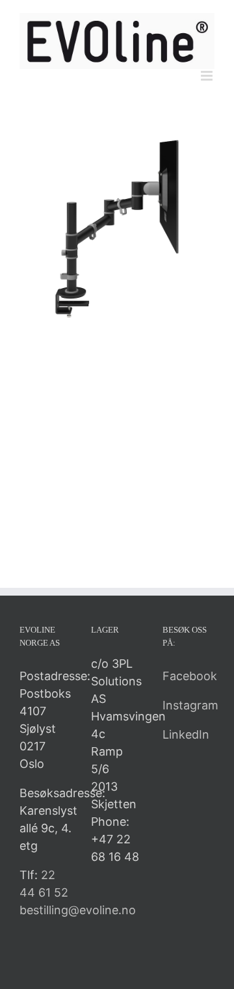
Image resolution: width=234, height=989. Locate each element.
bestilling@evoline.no (78, 910)
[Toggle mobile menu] (207, 76)
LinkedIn (185, 734)
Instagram (190, 705)
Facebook (189, 676)
